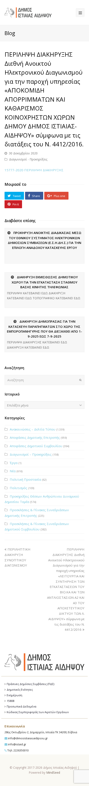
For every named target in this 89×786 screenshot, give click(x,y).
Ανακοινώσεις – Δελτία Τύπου (32, 429)
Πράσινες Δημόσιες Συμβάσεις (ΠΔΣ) (30, 684)
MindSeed (53, 772)
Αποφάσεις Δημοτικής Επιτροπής (35, 437)
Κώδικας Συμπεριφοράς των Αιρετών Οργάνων (38, 712)
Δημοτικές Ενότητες (20, 690)
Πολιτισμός (18, 488)
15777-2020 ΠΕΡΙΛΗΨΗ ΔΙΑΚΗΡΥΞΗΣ (34, 170)
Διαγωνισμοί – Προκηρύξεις (31, 454)
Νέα (13, 471)
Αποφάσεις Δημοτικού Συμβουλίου (36, 446)
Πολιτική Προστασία (25, 479)
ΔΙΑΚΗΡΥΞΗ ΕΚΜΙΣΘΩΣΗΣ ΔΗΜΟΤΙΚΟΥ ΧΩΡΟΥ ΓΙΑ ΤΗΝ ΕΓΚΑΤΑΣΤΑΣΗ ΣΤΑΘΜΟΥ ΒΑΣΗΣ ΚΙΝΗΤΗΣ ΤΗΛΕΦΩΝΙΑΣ (45, 282)
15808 (10, 701)
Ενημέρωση (14, 695)
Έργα (13, 463)
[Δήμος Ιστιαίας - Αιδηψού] (28, 12)
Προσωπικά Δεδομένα (21, 706)
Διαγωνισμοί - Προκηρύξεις (28, 159)
